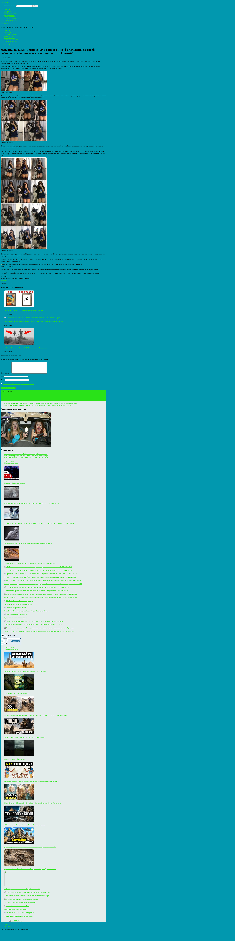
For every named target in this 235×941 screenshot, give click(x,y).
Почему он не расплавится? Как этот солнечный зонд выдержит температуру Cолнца (33, 624)
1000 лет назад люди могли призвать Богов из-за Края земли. (24, 737)
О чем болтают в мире (9, 635)
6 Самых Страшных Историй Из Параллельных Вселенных (25, 348)
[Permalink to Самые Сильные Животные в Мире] (16, 906)
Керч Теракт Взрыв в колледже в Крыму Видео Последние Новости (26, 611)
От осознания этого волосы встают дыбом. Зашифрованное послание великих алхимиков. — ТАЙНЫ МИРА (40, 597)
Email (2, 380)
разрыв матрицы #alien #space (14, 759)
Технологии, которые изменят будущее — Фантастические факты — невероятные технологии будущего (39, 631)
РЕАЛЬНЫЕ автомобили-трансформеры (18, 604)
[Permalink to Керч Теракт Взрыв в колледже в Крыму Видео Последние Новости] (15, 608)
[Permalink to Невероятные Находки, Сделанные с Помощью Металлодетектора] (27, 892)
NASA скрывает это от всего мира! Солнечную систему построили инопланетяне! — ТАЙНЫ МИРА (38, 570)
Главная (7, 9)
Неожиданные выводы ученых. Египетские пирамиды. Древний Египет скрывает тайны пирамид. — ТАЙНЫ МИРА (43, 584)
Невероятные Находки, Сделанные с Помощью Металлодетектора (26, 896)
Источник (4, 280)
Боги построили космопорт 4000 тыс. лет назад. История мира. (25, 454)
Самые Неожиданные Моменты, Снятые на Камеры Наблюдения (26, 457)
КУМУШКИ (5, 2)
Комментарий (6, 373)
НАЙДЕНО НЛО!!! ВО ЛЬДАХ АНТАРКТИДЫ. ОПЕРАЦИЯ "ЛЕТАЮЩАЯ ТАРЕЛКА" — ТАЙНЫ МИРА (39, 523)
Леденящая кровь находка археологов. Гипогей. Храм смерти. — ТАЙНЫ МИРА (31, 503)
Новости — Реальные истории (14, 483)
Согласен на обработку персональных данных (18, 384)
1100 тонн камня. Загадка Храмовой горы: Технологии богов (24, 825)
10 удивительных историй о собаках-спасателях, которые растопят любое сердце (33, 321)
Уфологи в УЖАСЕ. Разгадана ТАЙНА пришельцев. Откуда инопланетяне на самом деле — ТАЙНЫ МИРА (40, 577)
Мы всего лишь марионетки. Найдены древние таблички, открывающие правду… (31, 781)
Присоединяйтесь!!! (11, 20)
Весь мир (7, 11)
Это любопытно (9, 17)
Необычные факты (10, 13)
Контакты (7, 926)
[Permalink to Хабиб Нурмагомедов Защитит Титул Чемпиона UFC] (11, 885)
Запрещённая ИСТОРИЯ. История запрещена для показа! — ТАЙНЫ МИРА (29, 563)
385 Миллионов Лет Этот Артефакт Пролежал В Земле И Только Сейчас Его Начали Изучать (35, 715)
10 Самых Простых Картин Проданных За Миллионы (23, 310)
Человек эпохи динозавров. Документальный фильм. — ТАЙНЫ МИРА (28, 543)
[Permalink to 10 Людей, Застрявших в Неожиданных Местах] (21, 899)
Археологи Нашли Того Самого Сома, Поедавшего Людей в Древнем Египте (30, 869)
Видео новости (9, 15)
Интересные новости (11, 18)
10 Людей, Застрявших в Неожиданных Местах (20, 902)
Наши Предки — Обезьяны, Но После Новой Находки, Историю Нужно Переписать (32, 803)
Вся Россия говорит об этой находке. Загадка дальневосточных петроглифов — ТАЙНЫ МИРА (36, 591)
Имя (2, 376)
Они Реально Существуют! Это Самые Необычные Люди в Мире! (26, 456)
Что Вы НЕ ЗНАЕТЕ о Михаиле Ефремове (18, 916)
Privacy (6, 924)
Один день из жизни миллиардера (15, 618)
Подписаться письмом (11, 643)
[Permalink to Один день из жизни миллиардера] (16, 614)
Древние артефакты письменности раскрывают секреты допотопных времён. (30, 847)
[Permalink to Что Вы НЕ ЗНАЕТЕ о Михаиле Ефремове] (19, 913)
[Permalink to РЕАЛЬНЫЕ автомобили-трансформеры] (18, 601)
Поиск (35, 6)
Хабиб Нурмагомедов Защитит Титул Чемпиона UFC (22, 889)
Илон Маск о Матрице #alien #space (16, 693)
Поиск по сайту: (9, 6)
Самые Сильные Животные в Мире (16, 909)
